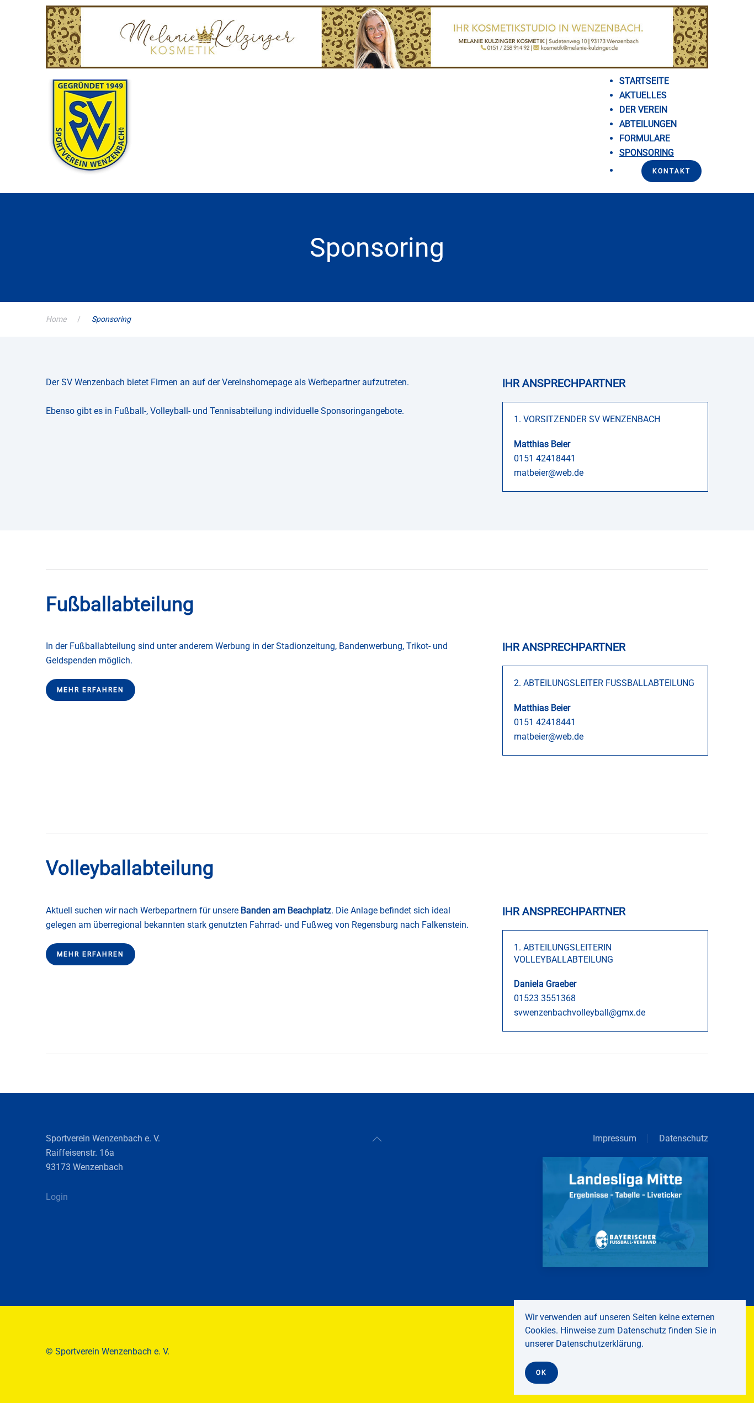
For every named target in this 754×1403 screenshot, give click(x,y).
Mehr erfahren (90, 690)
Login (57, 1197)
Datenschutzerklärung (598, 1343)
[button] (377, 1139)
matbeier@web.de (548, 472)
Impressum (614, 1138)
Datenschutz (683, 1138)
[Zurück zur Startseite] (90, 131)
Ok (541, 1373)
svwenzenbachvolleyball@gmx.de (579, 1012)
